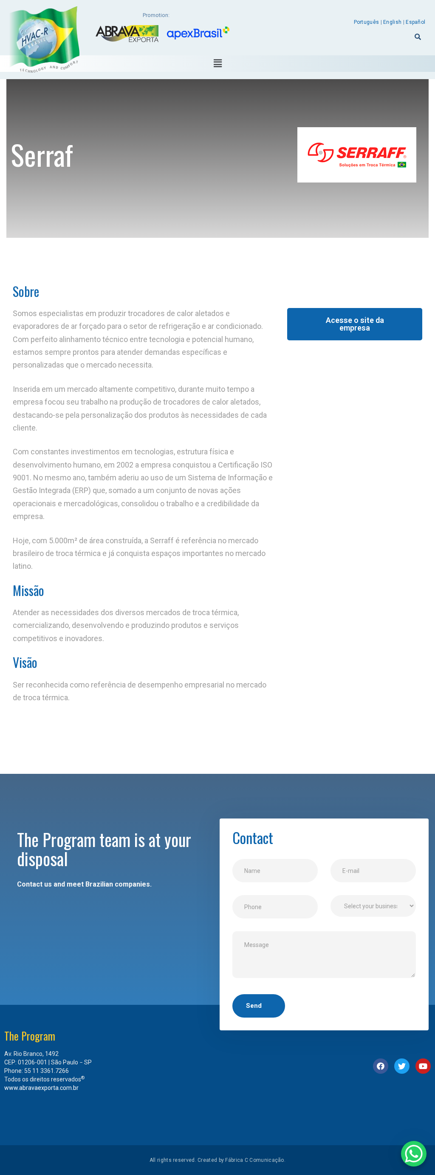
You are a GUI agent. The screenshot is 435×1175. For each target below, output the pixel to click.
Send (254, 1006)
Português (366, 22)
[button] (354, 324)
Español (415, 22)
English (392, 22)
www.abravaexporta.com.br (41, 1087)
